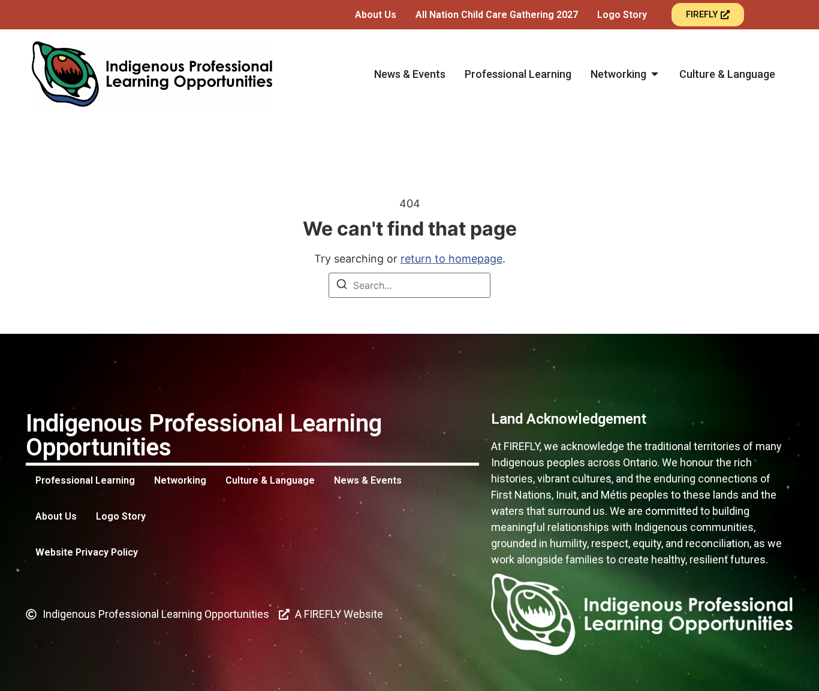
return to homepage (451, 258)
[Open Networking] (654, 74)
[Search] (341, 285)
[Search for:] (409, 285)
